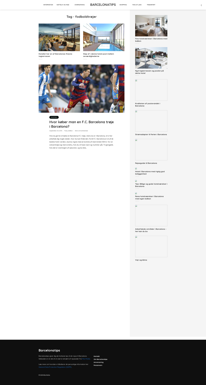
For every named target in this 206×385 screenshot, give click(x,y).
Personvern (98, 365)
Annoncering (98, 362)
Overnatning (80, 5)
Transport (151, 5)
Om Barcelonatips (100, 359)
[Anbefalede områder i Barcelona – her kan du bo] (151, 215)
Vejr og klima (141, 260)
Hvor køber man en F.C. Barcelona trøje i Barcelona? (81, 124)
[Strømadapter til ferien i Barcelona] (151, 121)
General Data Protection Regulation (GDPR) (55, 367)
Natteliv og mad (63, 5)
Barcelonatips (103, 5)
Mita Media (86, 359)
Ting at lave (136, 5)
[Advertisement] (151, 296)
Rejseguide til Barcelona (146, 163)
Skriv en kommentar (81, 131)
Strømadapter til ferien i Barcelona (151, 134)
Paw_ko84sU (68, 131)
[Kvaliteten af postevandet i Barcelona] (151, 90)
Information (48, 5)
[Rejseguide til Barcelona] (151, 149)
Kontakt (97, 356)
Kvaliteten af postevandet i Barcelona (147, 104)
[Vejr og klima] (151, 246)
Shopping (123, 5)
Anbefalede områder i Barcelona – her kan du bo (150, 230)
